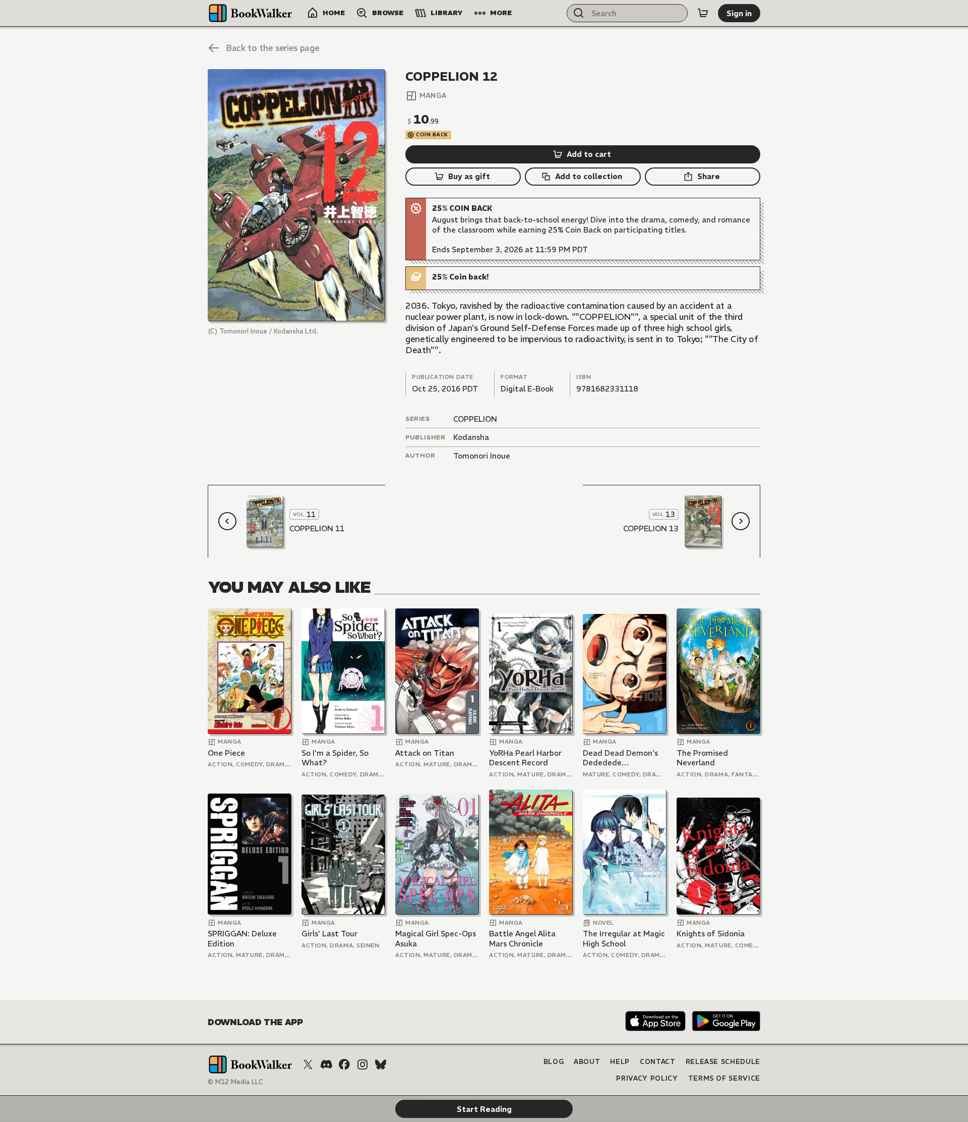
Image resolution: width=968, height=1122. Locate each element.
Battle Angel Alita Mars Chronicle (522, 938)
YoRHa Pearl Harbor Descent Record (525, 758)
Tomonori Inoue (481, 456)
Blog (553, 1061)
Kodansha (471, 437)
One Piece (226, 753)
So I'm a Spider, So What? (335, 758)
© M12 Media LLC (235, 1082)
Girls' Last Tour (329, 933)
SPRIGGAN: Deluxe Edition (242, 938)
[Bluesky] (381, 1064)
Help (620, 1061)
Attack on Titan (424, 753)
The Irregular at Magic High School (624, 938)
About (587, 1061)
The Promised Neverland (702, 758)
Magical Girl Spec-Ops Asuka (435, 938)
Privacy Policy (647, 1078)
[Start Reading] (296, 195)
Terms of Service (724, 1078)
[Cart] (703, 13)
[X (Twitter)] (308, 1064)
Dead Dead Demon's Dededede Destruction (620, 758)
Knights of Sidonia (711, 933)
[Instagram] (362, 1064)
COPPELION (475, 419)
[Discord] (326, 1064)
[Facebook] (344, 1064)
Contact (658, 1061)
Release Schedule (723, 1061)
